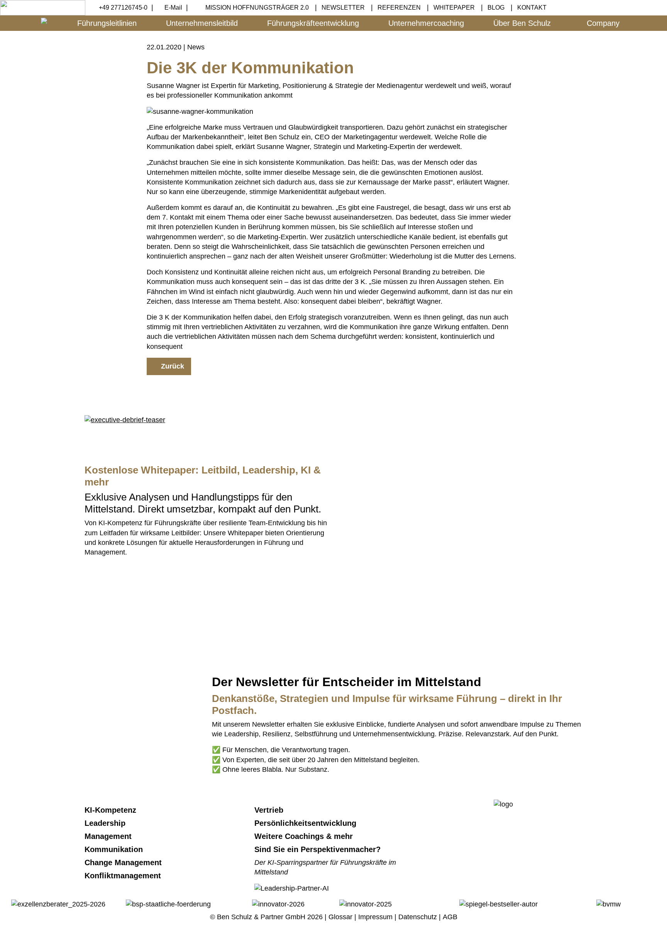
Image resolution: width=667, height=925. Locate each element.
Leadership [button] (106, 823)
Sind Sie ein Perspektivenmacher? (317, 849)
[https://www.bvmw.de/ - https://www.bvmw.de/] (608, 904)
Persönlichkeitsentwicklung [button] (306, 823)
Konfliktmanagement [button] (124, 875)
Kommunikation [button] (115, 849)
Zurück (171, 366)
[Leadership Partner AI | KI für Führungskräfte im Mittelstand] (291, 594)
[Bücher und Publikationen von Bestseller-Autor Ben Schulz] (498, 904)
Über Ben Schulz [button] (522, 23)
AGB (450, 917)
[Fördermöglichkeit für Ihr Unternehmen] (168, 904)
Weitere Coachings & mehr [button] (304, 836)
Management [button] (109, 836)
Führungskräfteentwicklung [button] (313, 23)
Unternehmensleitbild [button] (202, 23)
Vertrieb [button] (270, 810)
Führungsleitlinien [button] (107, 23)
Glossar (340, 917)
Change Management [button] (124, 862)
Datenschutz (417, 917)
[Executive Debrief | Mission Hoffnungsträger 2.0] (125, 419)
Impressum (375, 917)
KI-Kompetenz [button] (112, 810)
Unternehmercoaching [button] (426, 23)
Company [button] (603, 23)
